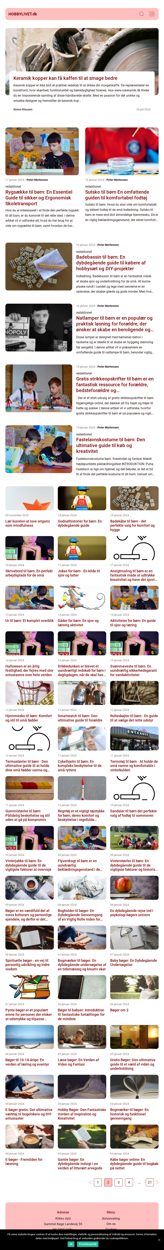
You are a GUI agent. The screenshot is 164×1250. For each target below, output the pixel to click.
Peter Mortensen (37, 179)
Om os (111, 1224)
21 (150, 1182)
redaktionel (13, 186)
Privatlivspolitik (87, 1244)
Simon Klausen (22, 109)
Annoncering (111, 1218)
